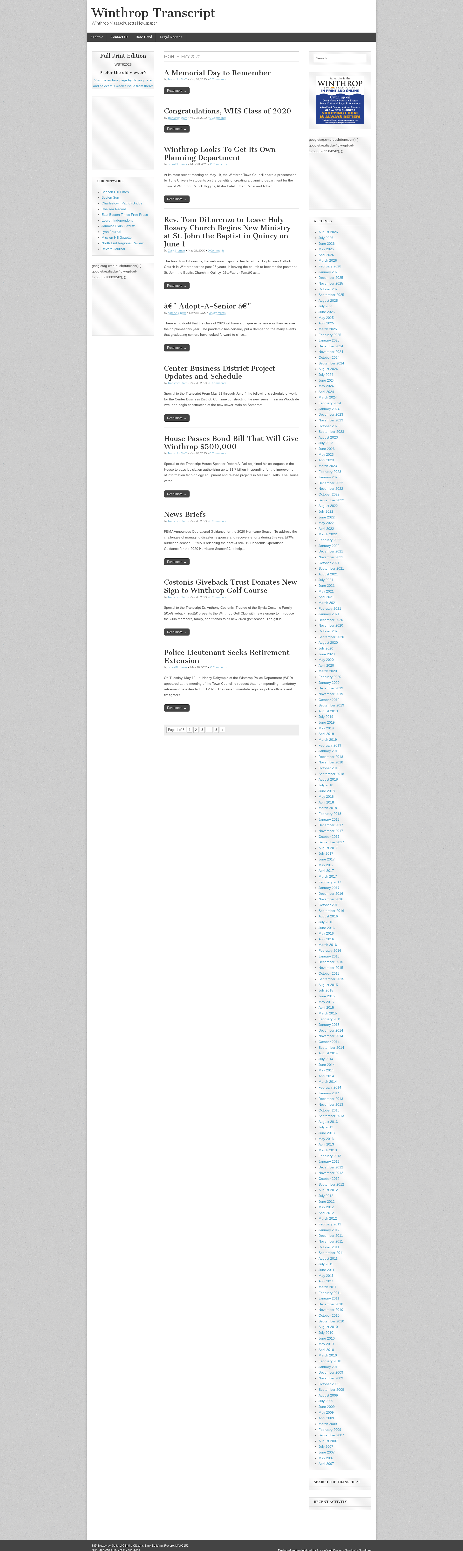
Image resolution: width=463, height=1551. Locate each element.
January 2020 (329, 683)
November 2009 (331, 1378)
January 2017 (329, 888)
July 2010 (326, 1332)
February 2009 (330, 1430)
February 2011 (330, 1293)
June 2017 (327, 859)
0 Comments (218, 79)
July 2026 (326, 238)
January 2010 (329, 1367)
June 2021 (327, 585)
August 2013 (328, 1122)
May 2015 (326, 1002)
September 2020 (331, 637)
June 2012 (327, 1201)
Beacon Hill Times (115, 192)
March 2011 (328, 1287)
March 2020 (328, 671)
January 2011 (329, 1298)
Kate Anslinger (177, 312)
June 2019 (327, 722)
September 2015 (331, 979)
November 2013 (331, 1104)
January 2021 (329, 614)
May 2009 (326, 1412)
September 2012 (331, 1184)
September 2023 (331, 431)
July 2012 (326, 1196)
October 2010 (329, 1315)
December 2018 (331, 757)
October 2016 (329, 905)
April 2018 (326, 802)
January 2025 (329, 340)
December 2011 (331, 1235)
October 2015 (329, 973)
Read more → (176, 90)
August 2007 (328, 1441)
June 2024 (327, 380)
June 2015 (327, 996)
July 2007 (326, 1446)
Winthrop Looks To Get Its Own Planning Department (220, 153)
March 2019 (328, 739)
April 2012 (326, 1213)
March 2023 (328, 466)
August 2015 (328, 985)
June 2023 (327, 449)
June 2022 (327, 517)
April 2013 (326, 1144)
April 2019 (326, 734)
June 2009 (327, 1407)
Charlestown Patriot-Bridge (122, 203)
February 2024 (330, 403)
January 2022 (329, 546)
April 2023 (326, 460)
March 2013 (328, 1150)
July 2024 (326, 375)
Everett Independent (117, 220)
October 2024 (329, 357)
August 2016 (328, 916)
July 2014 (326, 1059)
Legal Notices (171, 37)
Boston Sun (110, 197)
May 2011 (326, 1276)
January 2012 (329, 1230)
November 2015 (331, 968)
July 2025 (326, 306)
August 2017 (328, 848)
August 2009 (328, 1395)
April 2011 (326, 1281)
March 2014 (328, 1081)
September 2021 (331, 568)
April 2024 (326, 392)
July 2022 (326, 511)
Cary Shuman (176, 250)
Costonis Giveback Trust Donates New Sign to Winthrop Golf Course (230, 586)
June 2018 (327, 791)
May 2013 (326, 1139)
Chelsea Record (114, 209)
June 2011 (326, 1270)
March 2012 (328, 1218)
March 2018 (328, 808)
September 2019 (331, 705)
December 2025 (331, 277)
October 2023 (329, 426)
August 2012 (328, 1190)
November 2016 (331, 899)
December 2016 (331, 893)
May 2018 (326, 796)
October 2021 (329, 563)
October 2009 (329, 1384)
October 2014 (329, 1042)
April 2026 (326, 255)
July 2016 (326, 922)
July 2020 (326, 648)
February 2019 (330, 745)
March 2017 (328, 876)
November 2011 (331, 1241)
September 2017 (331, 842)
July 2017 (326, 853)
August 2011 (328, 1258)
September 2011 (331, 1253)
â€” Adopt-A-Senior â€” (207, 306)
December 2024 (331, 346)
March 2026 (328, 260)
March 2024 (328, 397)
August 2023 (328, 437)
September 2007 (331, 1435)
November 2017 (331, 831)
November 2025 (331, 283)
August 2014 (328, 1053)
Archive (96, 37)
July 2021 (326, 580)
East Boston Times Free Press (125, 215)
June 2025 (327, 312)
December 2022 (331, 483)
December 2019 (331, 688)
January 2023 (329, 477)
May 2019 (326, 728)
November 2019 (331, 694)
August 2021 (328, 574)
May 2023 (326, 454)
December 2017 (331, 825)
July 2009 (326, 1401)
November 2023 (331, 420)
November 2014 (331, 1036)
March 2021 (328, 603)
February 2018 (330, 814)
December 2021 (331, 551)
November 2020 (331, 625)
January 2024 (329, 409)
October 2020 (329, 631)
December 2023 (331, 414)
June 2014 (327, 1065)
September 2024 (331, 363)
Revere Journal (113, 249)
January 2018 (329, 819)
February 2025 (330, 335)
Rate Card (144, 37)
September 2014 (331, 1047)
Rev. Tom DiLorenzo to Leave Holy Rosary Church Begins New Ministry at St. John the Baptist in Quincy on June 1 (227, 231)
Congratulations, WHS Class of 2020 (227, 111)
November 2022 (331, 488)
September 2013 (331, 1116)
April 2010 (326, 1350)
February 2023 (330, 472)
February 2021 (330, 608)
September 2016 (331, 911)
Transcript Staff (177, 79)
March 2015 (328, 1013)
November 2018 (331, 762)
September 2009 (331, 1389)
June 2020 (327, 654)
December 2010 (331, 1304)
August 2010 (328, 1327)
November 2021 (331, 557)
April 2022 (326, 529)
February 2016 (330, 950)
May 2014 (326, 1070)
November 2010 (331, 1310)
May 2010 (326, 1344)
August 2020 (328, 642)
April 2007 (326, 1464)
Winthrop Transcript (154, 13)
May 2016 (326, 933)
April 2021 (326, 597)
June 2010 (327, 1338)
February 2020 (330, 677)
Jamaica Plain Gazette (119, 226)
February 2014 (330, 1087)
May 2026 (326, 249)
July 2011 (326, 1264)
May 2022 (326, 523)
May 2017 (326, 865)
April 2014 (326, 1076)
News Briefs (185, 514)
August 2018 (328, 779)
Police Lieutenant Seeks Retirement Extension (227, 656)
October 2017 (329, 836)
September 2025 (331, 295)
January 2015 (329, 1025)
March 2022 (328, 534)
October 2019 (329, 700)
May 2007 (326, 1458)
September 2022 (331, 500)
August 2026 (328, 232)
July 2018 (326, 785)
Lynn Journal (111, 232)
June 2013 (327, 1133)
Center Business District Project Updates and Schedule (219, 372)
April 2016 (326, 939)
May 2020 (326, 660)
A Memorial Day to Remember (217, 73)
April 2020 (326, 665)
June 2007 (327, 1452)
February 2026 (330, 266)
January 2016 (329, 956)
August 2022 (328, 506)
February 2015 (330, 1019)
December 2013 (331, 1099)
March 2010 (328, 1355)
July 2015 (326, 990)
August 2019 (328, 711)
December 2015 (331, 962)
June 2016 (327, 928)
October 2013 (329, 1110)
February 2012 (330, 1224)
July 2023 (326, 443)
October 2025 (329, 289)
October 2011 (329, 1247)
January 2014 (329, 1093)
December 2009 (331, 1372)
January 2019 (329, 751)
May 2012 (326, 1207)
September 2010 (331, 1321)
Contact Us (119, 37)
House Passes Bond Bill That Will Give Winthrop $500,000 (231, 442)
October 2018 (329, 768)
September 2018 (331, 774)
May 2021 (326, 591)
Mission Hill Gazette (117, 237)
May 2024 (326, 386)
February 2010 (330, 1361)
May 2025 (326, 318)
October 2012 (329, 1179)
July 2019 (326, 717)
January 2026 (329, 272)
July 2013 (326, 1127)
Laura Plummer (177, 164)
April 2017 (326, 871)
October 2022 (329, 494)
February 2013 (330, 1156)
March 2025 (328, 329)
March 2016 (328, 945)
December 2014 (331, 1030)
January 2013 (329, 1161)
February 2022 (330, 540)
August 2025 (328, 300)
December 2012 (331, 1167)
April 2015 (326, 1007)
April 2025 (326, 323)
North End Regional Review (122, 243)
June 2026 (327, 243)
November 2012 (331, 1173)
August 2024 (328, 369)
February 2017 (330, 882)
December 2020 (331, 620)
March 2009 (328, 1424)
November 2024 (331, 352)
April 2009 (326, 1418)
